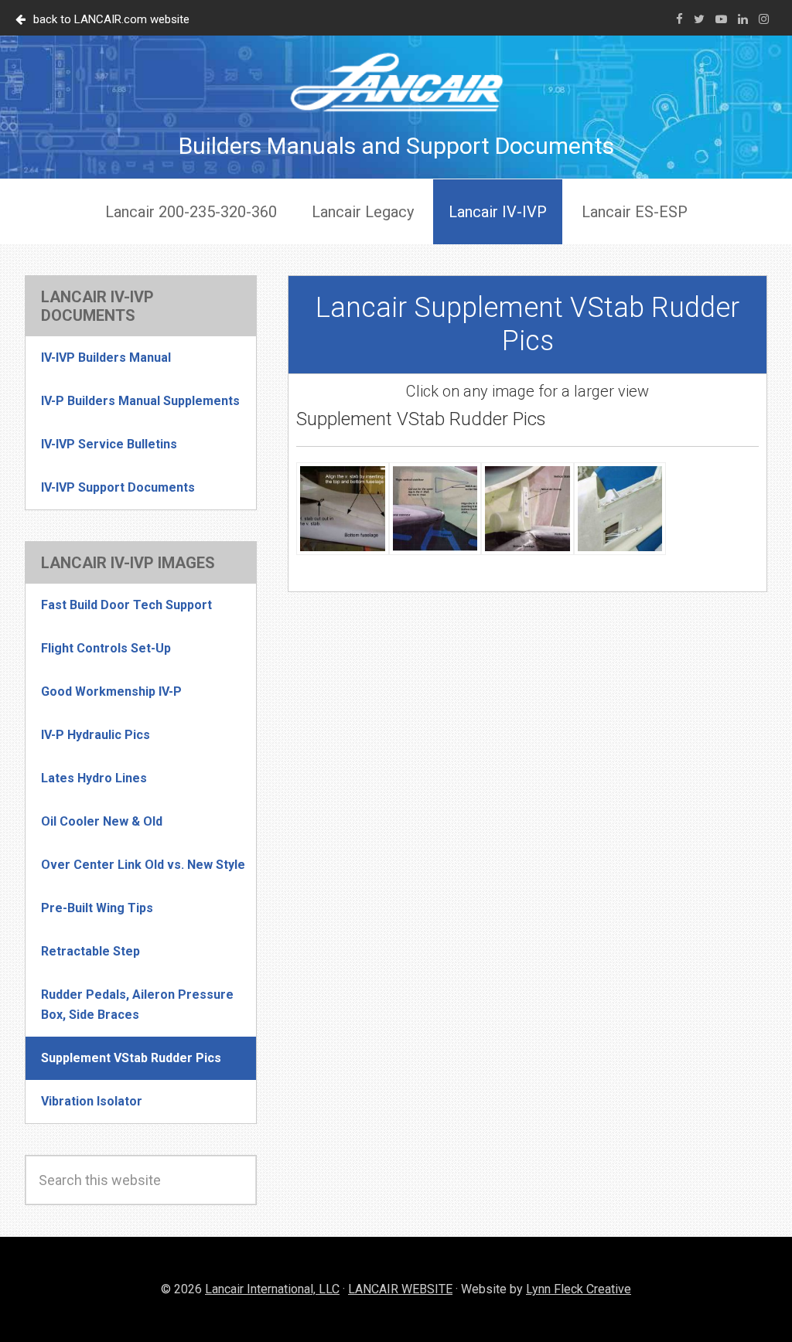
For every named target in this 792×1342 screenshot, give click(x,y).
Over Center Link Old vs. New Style (143, 864)
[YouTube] (721, 19)
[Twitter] (699, 19)
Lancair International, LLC (272, 1289)
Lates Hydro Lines (94, 778)
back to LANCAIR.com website (111, 19)
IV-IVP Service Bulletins (109, 444)
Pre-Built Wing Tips (97, 908)
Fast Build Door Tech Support (126, 605)
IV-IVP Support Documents (118, 487)
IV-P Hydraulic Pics (95, 734)
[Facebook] (679, 19)
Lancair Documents (396, 82)
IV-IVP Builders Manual (106, 357)
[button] (342, 512)
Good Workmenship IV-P (111, 691)
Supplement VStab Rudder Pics (131, 1058)
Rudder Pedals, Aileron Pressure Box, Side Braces (137, 1004)
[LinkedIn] (743, 19)
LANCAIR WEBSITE (400, 1289)
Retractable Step (90, 951)
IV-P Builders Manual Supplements (140, 400)
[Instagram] (764, 19)
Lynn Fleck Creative (578, 1289)
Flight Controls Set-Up (106, 648)
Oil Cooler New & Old (101, 821)
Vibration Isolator (91, 1101)
